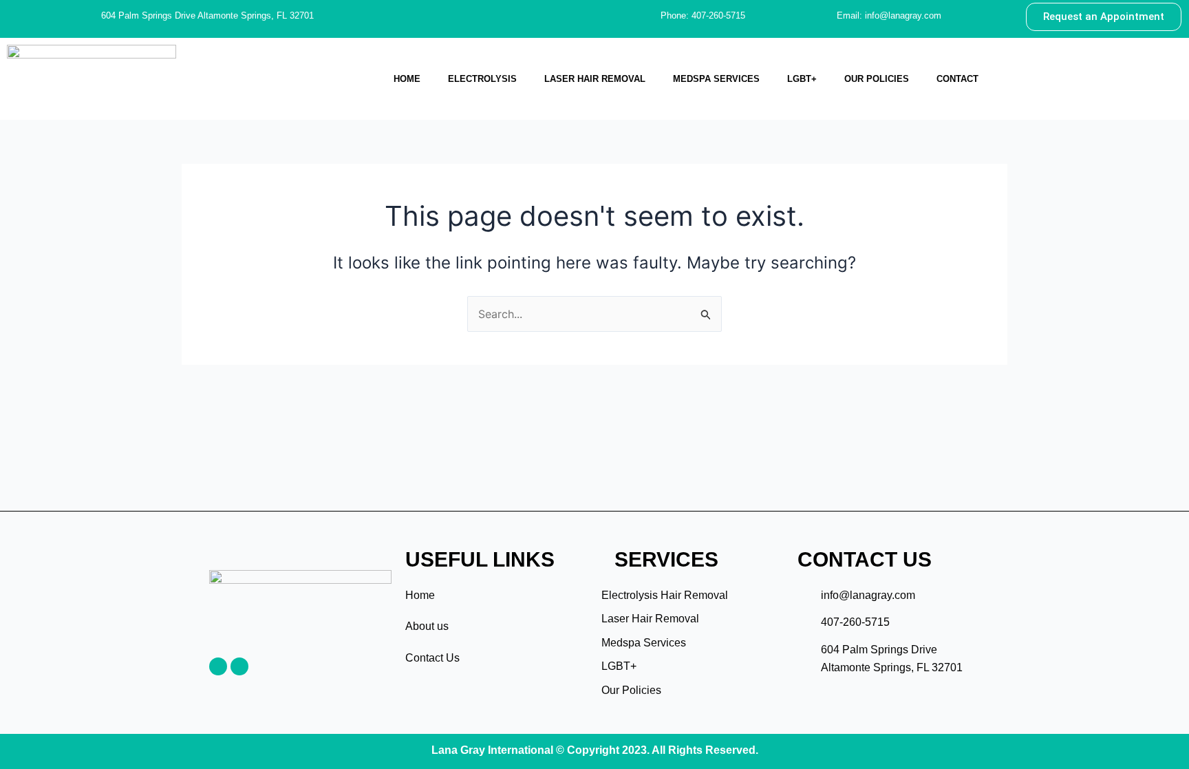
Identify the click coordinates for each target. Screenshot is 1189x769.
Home (407, 79)
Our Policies (876, 79)
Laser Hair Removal (594, 79)
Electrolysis (482, 79)
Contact (957, 79)
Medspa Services (716, 79)
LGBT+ (802, 79)
